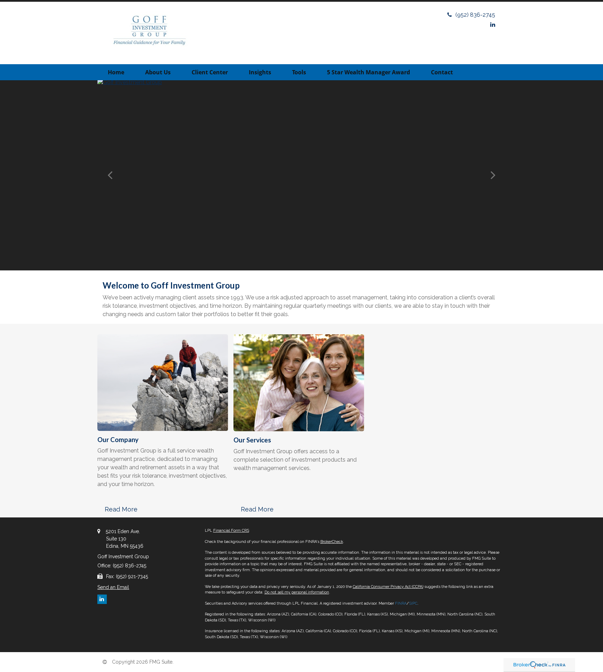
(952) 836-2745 (475, 15)
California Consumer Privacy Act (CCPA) (388, 586)
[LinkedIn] (492, 24)
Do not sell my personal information (297, 592)
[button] (158, 72)
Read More (121, 509)
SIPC (413, 603)
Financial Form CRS (231, 530)
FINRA (401, 603)
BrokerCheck (331, 541)
